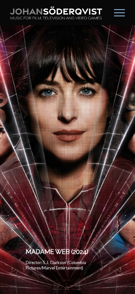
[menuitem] (116, 12)
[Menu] (116, 12)
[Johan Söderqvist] (56, 12)
